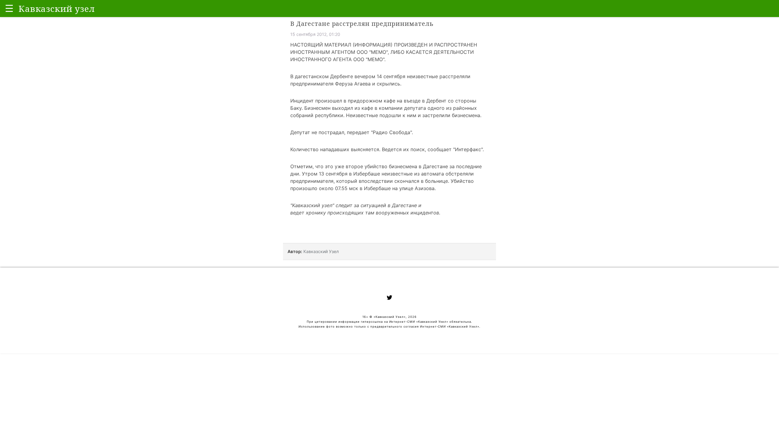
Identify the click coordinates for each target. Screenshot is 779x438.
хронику (316, 213)
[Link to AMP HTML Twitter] (389, 298)
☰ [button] (9, 8)
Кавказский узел (312, 205)
